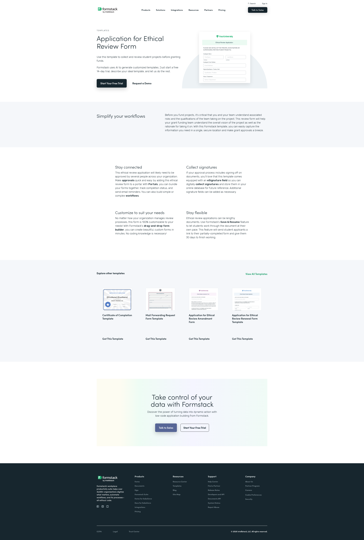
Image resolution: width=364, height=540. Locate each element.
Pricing (221, 9)
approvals (128, 180)
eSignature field (217, 180)
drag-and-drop (153, 225)
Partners (208, 9)
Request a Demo (141, 83)
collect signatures (207, 184)
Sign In (264, 3)
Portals (153, 184)
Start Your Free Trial (111, 83)
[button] (146, 10)
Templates (103, 30)
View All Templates (256, 274)
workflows (132, 195)
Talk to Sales (258, 9)
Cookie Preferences (253, 494)
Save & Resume (230, 222)
